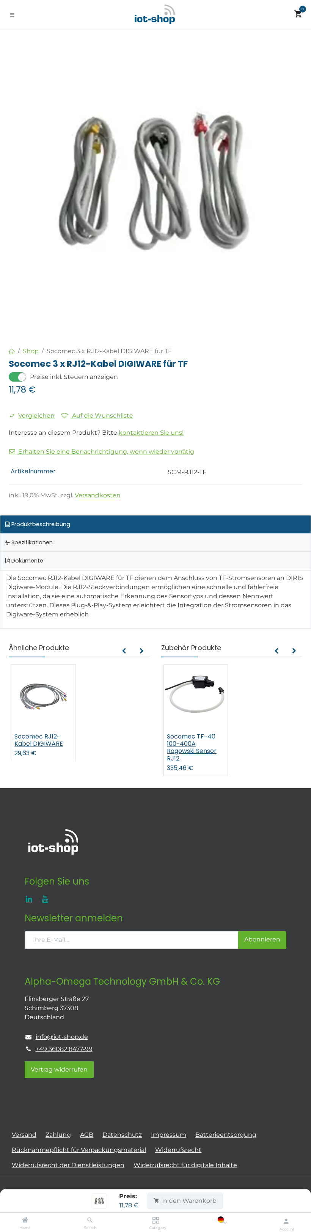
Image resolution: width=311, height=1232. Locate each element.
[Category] (155, 1220)
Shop (31, 351)
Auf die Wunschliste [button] (102, 415)
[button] (124, 651)
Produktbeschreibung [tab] (40, 524)
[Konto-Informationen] (286, 1221)
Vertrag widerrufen (59, 1069)
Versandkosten (98, 495)
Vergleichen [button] (36, 415)
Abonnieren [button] (262, 939)
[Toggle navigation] (12, 14)
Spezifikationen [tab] (31, 542)
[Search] (90, 1220)
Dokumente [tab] (26, 560)
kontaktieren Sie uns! (151, 432)
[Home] (25, 1220)
